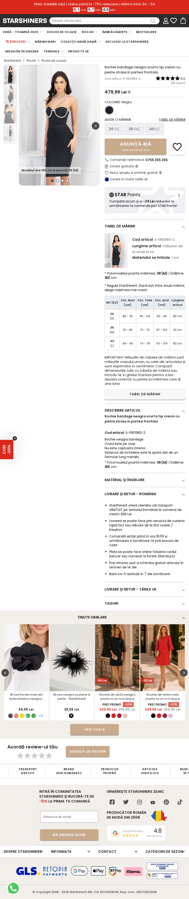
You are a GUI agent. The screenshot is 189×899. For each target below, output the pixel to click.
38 (134, 129)
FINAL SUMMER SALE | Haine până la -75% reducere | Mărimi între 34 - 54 (94, 4)
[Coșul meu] (182, 20)
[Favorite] (173, 20)
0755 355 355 (156, 160)
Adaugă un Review (87, 751)
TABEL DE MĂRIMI (145, 394)
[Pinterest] (166, 802)
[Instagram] (139, 802)
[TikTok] (180, 802)
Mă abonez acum (69, 835)
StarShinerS (12, 60)
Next (95, 125)
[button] (6, 449)
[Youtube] (153, 803)
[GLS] (28, 874)
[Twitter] (126, 802)
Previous (5, 672)
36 (114, 129)
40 (154, 129)
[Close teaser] (14, 438)
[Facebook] (112, 802)
